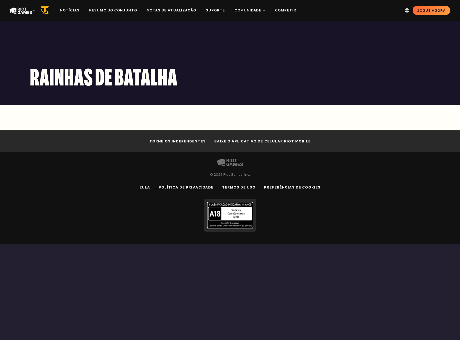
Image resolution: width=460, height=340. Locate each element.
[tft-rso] (46, 10)
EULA (144, 187)
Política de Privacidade (186, 187)
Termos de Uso (239, 187)
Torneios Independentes (177, 141)
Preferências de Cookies (292, 187)
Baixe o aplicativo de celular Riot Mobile (262, 141)
